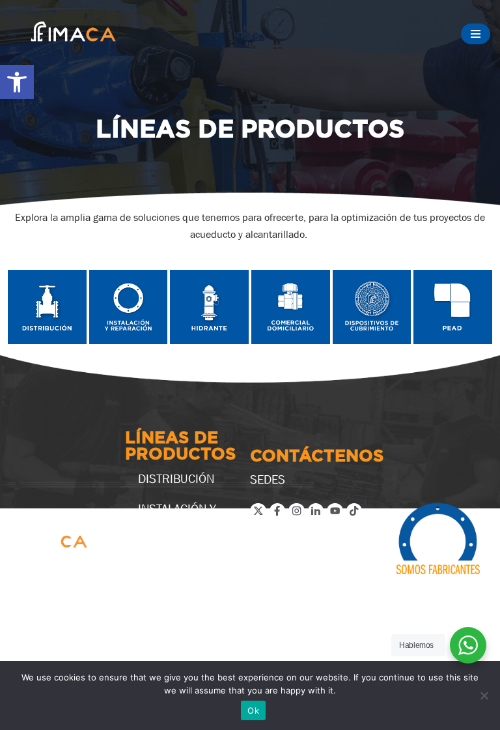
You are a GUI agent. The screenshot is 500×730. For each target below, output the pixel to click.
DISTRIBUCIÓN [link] (176, 478)
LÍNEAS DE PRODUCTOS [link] (180, 446)
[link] (17, 82)
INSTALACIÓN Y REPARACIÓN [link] (177, 515)
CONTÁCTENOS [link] (316, 456)
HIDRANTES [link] (168, 551)
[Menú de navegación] (475, 33)
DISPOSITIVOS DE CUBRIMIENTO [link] (184, 631)
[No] (483, 695)
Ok (253, 710)
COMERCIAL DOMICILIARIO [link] (175, 588)
